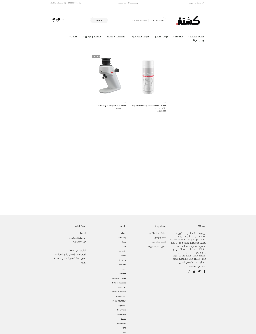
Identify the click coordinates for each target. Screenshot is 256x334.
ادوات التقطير (162, 37)
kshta (124, 102)
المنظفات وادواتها (116, 37)
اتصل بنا (83, 233)
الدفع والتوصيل (160, 237)
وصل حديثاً (198, 40)
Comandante (121, 314)
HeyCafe (122, 251)
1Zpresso (122, 305)
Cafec (124, 242)
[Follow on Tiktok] (188, 271)
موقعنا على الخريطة (195, 2)
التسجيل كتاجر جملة (158, 242)
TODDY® (122, 260)
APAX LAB (122, 287)
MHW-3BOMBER (119, 301)
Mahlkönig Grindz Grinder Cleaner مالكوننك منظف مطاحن (149, 107)
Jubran (123, 233)
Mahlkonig (122, 237)
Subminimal (121, 323)
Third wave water (119, 291)
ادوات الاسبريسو (140, 37)
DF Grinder (121, 310)
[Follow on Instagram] (194, 271)
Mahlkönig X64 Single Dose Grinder (112, 105)
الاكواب (74, 37)
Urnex (123, 255)
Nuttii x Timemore (119, 283)
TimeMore (122, 264)
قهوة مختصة (197, 37)
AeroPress (121, 273)
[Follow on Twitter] (199, 271)
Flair (124, 246)
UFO (124, 328)
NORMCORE (121, 296)
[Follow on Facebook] (204, 271)
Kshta (164, 102)
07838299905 (73, 2)
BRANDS (179, 37)
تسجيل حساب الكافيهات (157, 246)
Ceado (123, 319)
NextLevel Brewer (119, 278)
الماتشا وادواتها (92, 37)
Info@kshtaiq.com (56, 2)
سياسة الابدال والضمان (157, 233)
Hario (124, 269)
